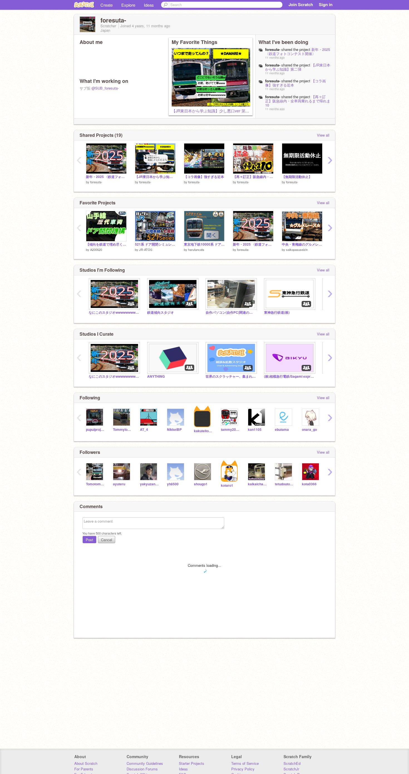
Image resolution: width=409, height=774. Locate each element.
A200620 (96, 249)
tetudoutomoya (284, 484)
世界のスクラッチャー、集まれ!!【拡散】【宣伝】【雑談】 (231, 376)
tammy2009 (230, 429)
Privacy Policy (243, 768)
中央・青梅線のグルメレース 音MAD (302, 244)
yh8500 (173, 484)
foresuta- (96, 182)
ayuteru (119, 484)
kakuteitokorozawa (203, 431)
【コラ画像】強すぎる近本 (204, 176)
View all (323, 135)
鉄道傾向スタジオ (160, 312)
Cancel (106, 539)
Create (106, 5)
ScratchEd (292, 763)
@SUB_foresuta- (105, 88)
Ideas (149, 5)
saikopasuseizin (297, 249)
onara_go (309, 429)
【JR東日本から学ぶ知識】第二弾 (297, 67)
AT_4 (144, 429)
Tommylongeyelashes (122, 429)
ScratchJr (291, 768)
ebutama (282, 429)
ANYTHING (156, 376)
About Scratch (85, 763)
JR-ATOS (145, 249)
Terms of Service (245, 763)
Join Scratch (301, 4)
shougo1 (201, 484)
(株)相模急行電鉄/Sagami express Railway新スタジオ (289, 376)
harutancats (196, 249)
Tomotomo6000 (95, 484)
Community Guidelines (145, 763)
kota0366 (309, 484)
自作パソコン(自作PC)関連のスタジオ (231, 312)
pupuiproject (95, 429)
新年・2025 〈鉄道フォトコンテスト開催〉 (297, 51)
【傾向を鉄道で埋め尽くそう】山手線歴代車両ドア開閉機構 (106, 244)
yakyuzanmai (149, 484)
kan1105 (255, 429)
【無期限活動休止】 (297, 176)
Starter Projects (191, 763)
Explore (128, 5)
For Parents (83, 768)
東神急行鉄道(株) (277, 312)
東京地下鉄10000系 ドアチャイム (204, 244)
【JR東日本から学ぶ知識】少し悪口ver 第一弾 (212, 110)
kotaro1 (227, 485)
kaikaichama (257, 484)
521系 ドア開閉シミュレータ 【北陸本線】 (155, 244)
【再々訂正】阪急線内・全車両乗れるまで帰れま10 (297, 101)
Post (89, 539)
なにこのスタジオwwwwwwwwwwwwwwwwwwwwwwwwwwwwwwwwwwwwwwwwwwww (114, 312)
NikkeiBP (174, 429)
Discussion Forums (142, 768)
